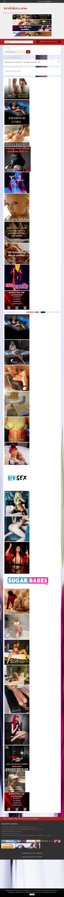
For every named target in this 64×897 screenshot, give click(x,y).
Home (4, 818)
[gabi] (16, 573)
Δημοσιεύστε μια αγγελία (49, 41)
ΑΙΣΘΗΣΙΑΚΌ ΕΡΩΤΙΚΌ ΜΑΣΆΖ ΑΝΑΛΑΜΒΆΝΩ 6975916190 (18, 829)
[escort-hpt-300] (16, 390)
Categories (11, 818)
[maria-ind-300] (16, 515)
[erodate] (16, 242)
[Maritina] (16, 613)
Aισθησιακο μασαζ (7, 833)
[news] (16, 490)
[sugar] (28, 588)
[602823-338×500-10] (16, 712)
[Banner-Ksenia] (16, 541)
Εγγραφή (53, 1)
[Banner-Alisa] (16, 441)
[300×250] (16, 99)
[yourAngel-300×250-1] (16, 192)
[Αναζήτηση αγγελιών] (28, 51)
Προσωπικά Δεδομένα (32, 818)
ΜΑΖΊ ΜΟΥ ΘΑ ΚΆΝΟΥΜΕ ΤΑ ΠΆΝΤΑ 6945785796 (15, 827)
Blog (16, 818)
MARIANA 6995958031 (8, 831)
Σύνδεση (58, 1)
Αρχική (5, 57)
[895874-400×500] (16, 744)
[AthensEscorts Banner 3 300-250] (16, 263)
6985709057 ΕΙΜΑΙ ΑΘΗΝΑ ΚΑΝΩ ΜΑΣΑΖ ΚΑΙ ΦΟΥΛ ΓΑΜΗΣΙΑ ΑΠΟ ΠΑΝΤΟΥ (23, 835)
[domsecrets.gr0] (16, 770)
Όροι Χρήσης (22, 818)
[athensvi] (16, 664)
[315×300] (17, 171)
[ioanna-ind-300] (16, 639)
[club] (16, 364)
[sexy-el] (16, 464)
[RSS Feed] (4, 1)
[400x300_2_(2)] (16, 309)
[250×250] (14, 791)
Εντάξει (32, 894)
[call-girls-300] (16, 221)
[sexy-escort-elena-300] (16, 684)
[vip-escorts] (16, 124)
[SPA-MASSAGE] (16, 416)
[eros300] (16, 290)
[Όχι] (62, 893)
